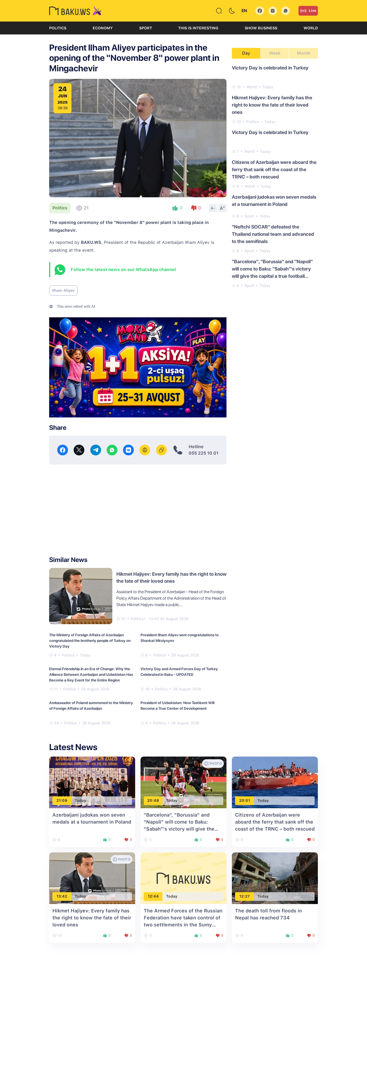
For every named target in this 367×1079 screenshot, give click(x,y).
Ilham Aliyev (63, 290)
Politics (57, 28)
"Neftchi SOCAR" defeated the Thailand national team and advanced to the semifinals (273, 234)
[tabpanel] (275, 176)
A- (213, 208)
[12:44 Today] (183, 877)
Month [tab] (303, 53)
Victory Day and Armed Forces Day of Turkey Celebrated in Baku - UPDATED (179, 672)
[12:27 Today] (275, 877)
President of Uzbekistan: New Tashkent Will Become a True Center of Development (177, 706)
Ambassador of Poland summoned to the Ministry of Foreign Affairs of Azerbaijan (91, 706)
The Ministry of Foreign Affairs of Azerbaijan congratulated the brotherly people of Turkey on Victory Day (90, 640)
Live (312, 10)
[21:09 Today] (92, 782)
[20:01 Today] (275, 782)
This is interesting (198, 28)
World (311, 28)
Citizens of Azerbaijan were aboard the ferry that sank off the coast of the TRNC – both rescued (274, 169)
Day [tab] (246, 53)
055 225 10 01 (203, 453)
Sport (145, 28)
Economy (103, 28)
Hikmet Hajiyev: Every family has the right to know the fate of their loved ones (272, 105)
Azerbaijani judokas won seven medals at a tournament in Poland (274, 200)
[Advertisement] (137, 510)
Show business (261, 28)
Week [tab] (274, 53)
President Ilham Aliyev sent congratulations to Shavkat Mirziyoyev (180, 638)
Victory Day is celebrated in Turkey (270, 68)
